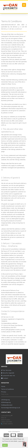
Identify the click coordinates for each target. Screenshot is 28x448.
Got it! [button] (5, 445)
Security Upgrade (8, 373)
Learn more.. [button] (21, 441)
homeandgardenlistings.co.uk (10, 408)
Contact (5, 378)
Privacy (3, 392)
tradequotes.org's (6, 405)
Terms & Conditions (7, 389)
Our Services (7, 370)
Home (3, 386)
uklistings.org (5, 400)
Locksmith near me (8, 375)
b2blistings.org (6, 402)
